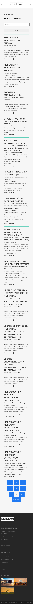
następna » (16, 500)
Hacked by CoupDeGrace (8, 531)
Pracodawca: (10, 45)
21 (21, 494)
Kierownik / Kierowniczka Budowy (12, 40)
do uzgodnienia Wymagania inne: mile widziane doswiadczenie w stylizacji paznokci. (14, 130)
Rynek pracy (4, 562)
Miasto (3, 569)
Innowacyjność (5, 556)
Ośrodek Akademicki (7, 559)
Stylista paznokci (14, 119)
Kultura (3, 566)
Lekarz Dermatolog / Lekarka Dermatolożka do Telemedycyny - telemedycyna (16, 331)
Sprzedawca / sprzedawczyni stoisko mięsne (13, 232)
